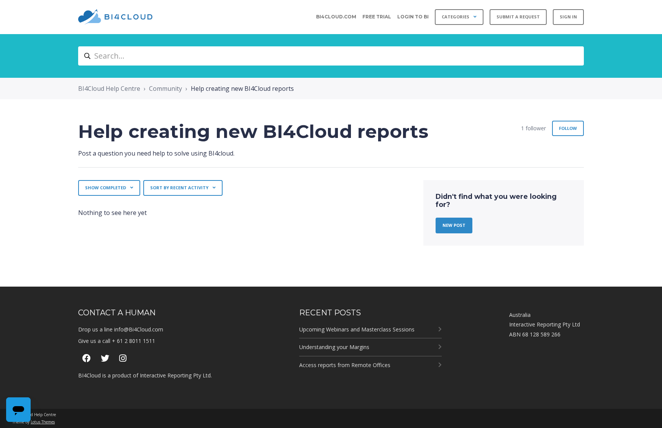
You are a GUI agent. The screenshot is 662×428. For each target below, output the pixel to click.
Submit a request (518, 17)
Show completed (106, 187)
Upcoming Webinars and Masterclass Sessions (357, 329)
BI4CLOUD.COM (336, 17)
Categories (456, 17)
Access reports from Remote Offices (344, 365)
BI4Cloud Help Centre (109, 88)
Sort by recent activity (180, 187)
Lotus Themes (43, 422)
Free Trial (376, 17)
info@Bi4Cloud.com (138, 329)
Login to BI (413, 17)
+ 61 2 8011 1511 (133, 340)
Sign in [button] (568, 17)
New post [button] (453, 225)
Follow (568, 128)
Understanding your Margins (334, 347)
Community (165, 88)
